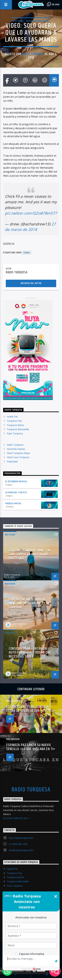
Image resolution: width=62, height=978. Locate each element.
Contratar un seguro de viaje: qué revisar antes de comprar (29, 603)
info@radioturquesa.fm (21, 850)
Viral (26, 252)
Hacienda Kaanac (16, 448)
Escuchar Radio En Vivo (16, 818)
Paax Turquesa (15, 433)
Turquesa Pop (14, 420)
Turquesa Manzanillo (18, 429)
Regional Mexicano (37, 20)
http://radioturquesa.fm (21, 837)
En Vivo (55, 4)
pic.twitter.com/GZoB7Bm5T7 (31, 213)
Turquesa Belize (15, 425)
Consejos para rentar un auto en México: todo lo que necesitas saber (30, 652)
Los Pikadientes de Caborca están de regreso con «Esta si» (31, 709)
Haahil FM (12, 416)
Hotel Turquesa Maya (18, 453)
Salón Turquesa (15, 444)
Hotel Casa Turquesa (18, 457)
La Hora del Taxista (16, 492)
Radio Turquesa (33, 54)
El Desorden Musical (16, 481)
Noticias (18, 20)
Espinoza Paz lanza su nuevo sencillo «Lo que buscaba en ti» (31, 747)
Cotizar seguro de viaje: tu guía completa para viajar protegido (29, 554)
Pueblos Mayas (13, 503)
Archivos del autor (31, 283)
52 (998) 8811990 (18, 844)
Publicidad (12, 461)
